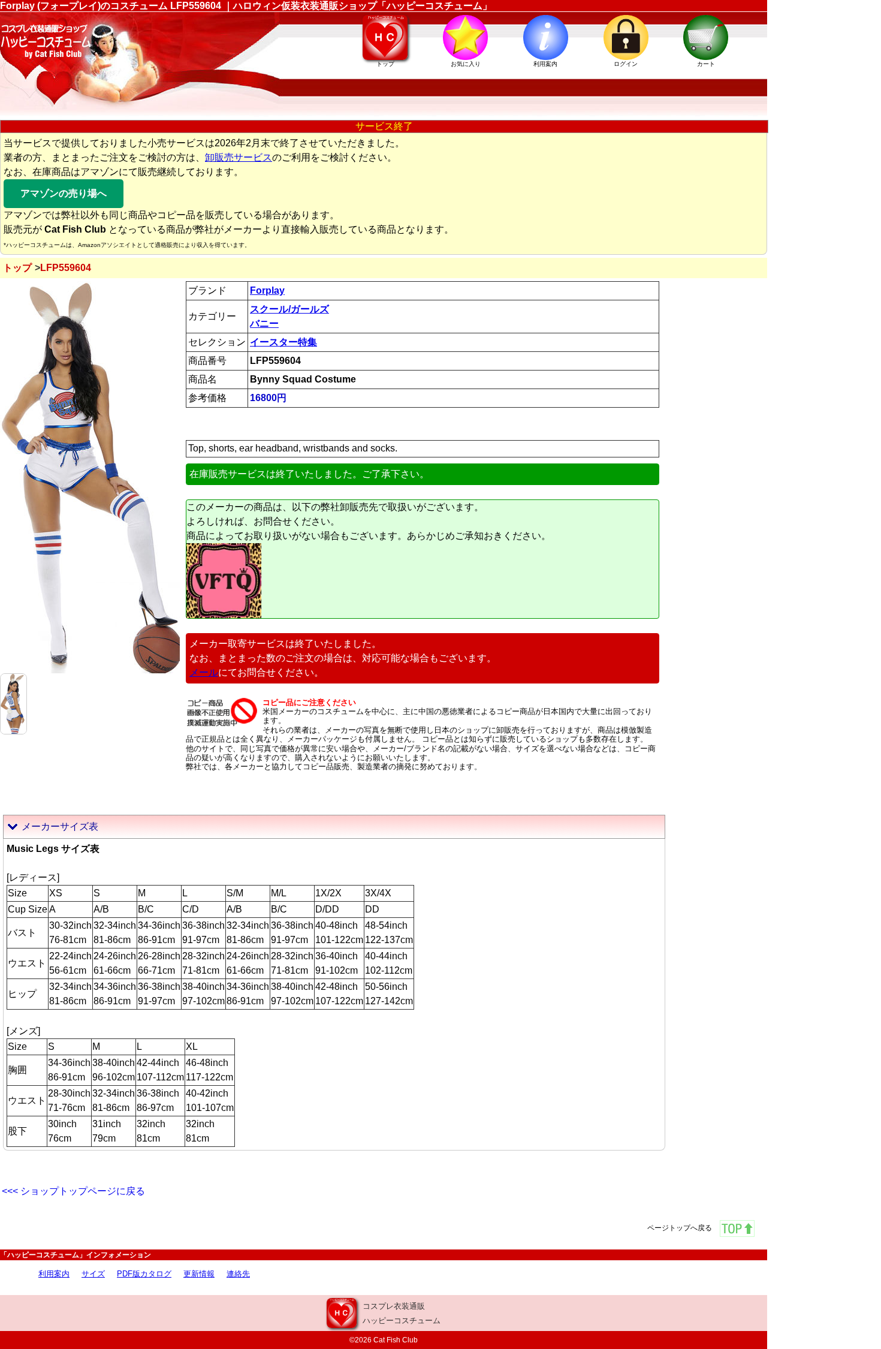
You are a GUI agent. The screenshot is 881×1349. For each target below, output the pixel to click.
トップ (17, 268)
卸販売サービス (238, 157)
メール (203, 672)
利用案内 (54, 1273)
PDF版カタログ (144, 1273)
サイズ (93, 1273)
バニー (264, 323)
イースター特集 (283, 342)
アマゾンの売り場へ (63, 193)
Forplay (267, 290)
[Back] (13, 703)
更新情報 (199, 1273)
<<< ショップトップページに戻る (73, 1191)
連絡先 (238, 1273)
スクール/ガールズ (289, 309)
